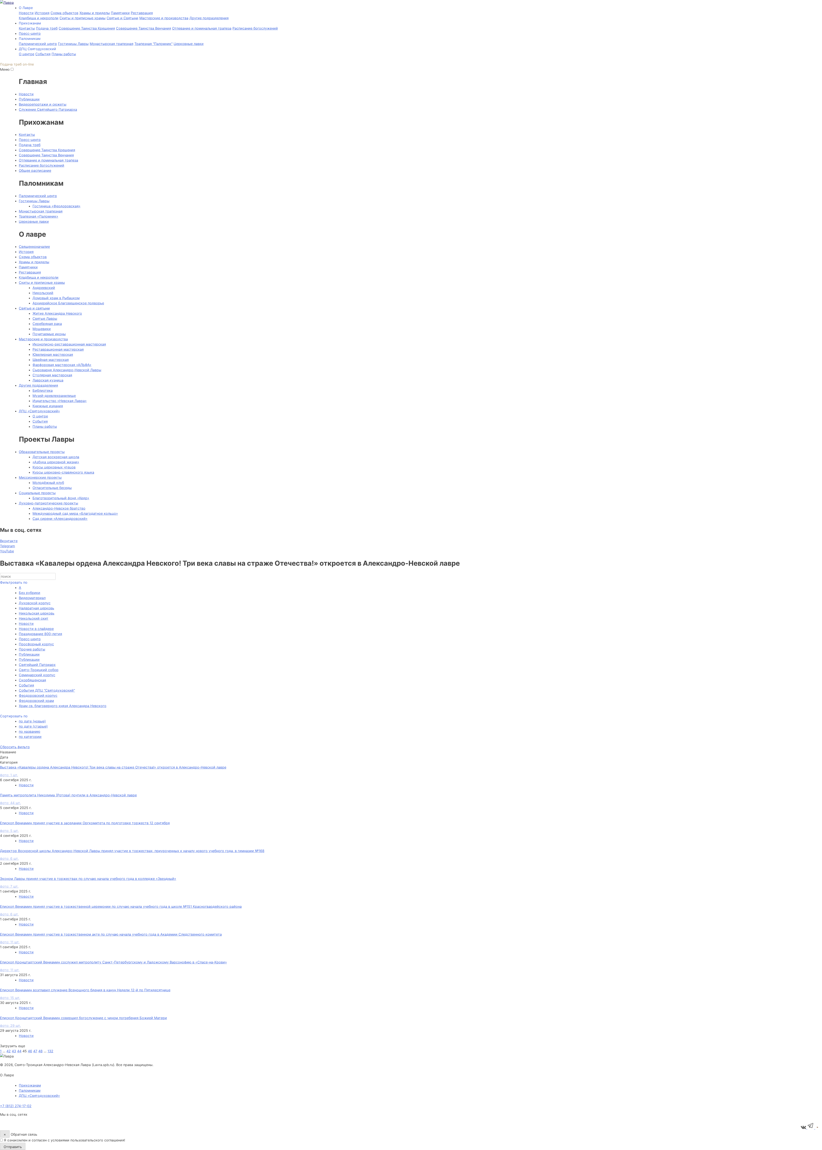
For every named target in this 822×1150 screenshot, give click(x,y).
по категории (30, 736)
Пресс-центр (30, 33)
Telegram (7, 546)
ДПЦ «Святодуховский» (39, 411)
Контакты (27, 28)
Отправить (13, 1147)
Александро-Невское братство (59, 508)
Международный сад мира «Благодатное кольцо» (75, 513)
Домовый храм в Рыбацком (56, 298)
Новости (26, 13)
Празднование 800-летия (40, 634)
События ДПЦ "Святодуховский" (47, 690)
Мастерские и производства (163, 18)
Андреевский (44, 288)
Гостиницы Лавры (73, 44)
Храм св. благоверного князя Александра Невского (62, 706)
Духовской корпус (35, 603)
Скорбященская (32, 680)
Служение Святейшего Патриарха (48, 109)
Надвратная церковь (36, 608)
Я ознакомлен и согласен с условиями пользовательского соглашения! (64, 1140)
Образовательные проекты (42, 452)
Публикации (29, 99)
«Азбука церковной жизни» (56, 462)
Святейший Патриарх (37, 664)
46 (30, 1051)
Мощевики (42, 329)
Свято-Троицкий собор (38, 670)
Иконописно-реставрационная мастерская (69, 344)
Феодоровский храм (36, 700)
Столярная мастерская (52, 375)
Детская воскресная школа (56, 457)
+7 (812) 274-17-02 (15, 1106)
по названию (29, 731)
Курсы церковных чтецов (54, 467)
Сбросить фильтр (15, 747)
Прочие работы (32, 649)
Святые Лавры (45, 318)
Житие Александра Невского (57, 313)
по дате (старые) (33, 726)
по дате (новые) (32, 721)
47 (35, 1051)
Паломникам (29, 1090)
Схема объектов (33, 257)
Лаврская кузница (48, 380)
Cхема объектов (64, 13)
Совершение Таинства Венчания (143, 28)
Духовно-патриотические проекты (48, 503)
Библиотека (43, 390)
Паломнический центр (38, 44)
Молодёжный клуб (48, 482)
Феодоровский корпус (38, 695)
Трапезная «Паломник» (38, 216)
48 (40, 1051)
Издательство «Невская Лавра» (60, 401)
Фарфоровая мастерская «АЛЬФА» (62, 365)
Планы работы (64, 54)
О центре (26, 54)
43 (14, 1051)
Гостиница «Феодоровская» (56, 206)
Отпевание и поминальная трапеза (201, 28)
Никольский (43, 293)
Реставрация (142, 13)
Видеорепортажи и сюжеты (42, 104)
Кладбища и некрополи (38, 18)
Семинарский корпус (37, 675)
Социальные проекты (37, 493)
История (42, 13)
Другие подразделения (209, 18)
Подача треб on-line (17, 64)
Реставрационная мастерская (58, 349)
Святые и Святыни (122, 18)
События (43, 54)
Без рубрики (29, 593)
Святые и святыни (34, 308)
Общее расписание (35, 170)
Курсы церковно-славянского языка (63, 472)
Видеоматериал (32, 598)
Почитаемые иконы (49, 334)
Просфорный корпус (36, 644)
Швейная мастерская (51, 359)
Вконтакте (9, 541)
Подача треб (47, 28)
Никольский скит (33, 618)
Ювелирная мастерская (53, 354)
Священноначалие (34, 246)
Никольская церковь (36, 613)
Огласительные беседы (52, 488)
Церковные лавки (189, 44)
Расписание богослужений (255, 28)
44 (19, 1051)
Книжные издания (48, 406)
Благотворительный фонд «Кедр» (61, 498)
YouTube (7, 551)
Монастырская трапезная (111, 44)
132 (50, 1051)
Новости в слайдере (36, 629)
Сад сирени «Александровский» (60, 518)
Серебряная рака (47, 324)
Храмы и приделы (94, 13)
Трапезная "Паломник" (153, 44)
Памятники (120, 13)
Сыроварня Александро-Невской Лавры (67, 370)
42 (8, 1051)
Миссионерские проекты (40, 477)
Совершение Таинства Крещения (87, 28)
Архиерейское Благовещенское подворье (68, 303)
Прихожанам (30, 1085)
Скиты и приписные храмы (83, 18)
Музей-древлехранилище (54, 395)
